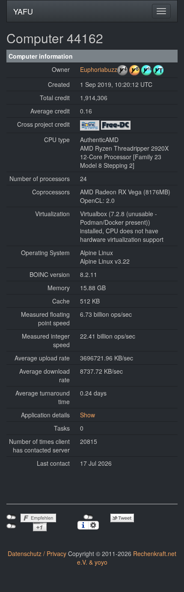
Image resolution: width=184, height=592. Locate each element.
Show (87, 415)
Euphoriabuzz (98, 69)
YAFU (23, 11)
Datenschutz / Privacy (37, 553)
